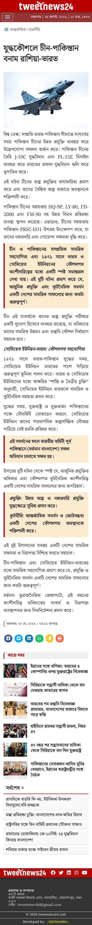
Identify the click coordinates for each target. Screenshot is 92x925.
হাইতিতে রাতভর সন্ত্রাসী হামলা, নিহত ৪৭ (58, 729)
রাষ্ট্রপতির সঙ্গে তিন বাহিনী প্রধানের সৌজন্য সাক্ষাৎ (44, 824)
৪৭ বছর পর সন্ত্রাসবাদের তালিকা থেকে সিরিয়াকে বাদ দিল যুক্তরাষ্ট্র (56, 748)
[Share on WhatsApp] (39, 638)
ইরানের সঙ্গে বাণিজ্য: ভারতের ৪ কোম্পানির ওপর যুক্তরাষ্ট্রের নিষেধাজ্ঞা (59, 669)
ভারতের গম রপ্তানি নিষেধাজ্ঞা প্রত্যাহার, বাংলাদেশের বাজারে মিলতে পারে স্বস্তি (59, 709)
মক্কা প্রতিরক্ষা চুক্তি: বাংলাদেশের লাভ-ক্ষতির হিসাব (44, 814)
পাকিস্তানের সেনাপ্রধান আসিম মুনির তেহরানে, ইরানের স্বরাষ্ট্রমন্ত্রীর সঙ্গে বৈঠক (57, 770)
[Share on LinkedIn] (29, 638)
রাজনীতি (34, 30)
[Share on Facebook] (8, 638)
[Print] (60, 638)
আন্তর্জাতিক (18, 30)
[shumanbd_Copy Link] (49, 638)
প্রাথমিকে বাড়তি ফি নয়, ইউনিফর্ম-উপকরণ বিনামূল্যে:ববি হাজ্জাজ (38, 802)
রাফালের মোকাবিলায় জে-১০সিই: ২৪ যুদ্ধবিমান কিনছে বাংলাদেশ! (42, 837)
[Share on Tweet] (19, 638)
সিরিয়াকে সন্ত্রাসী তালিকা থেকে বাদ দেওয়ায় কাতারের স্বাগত (58, 688)
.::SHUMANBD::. (57, 922)
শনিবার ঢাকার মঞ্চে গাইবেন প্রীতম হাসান (37, 849)
